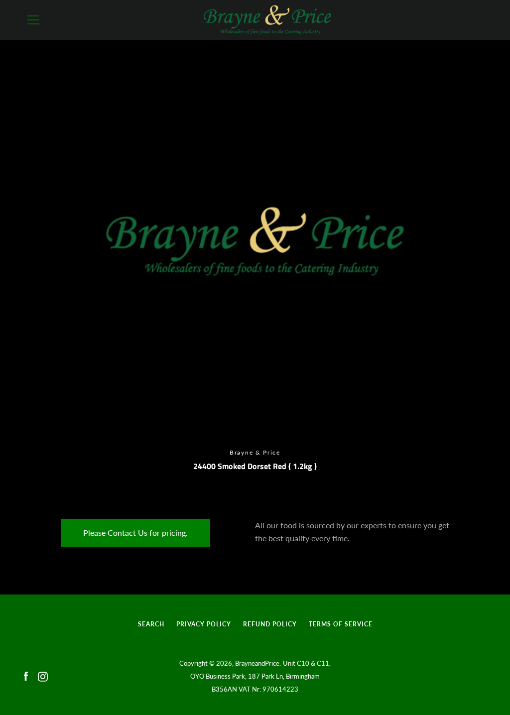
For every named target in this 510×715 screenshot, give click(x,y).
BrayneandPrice (257, 663)
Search (151, 624)
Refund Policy (270, 624)
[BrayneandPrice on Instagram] (43, 675)
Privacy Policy (203, 624)
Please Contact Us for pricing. (135, 532)
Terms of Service (341, 624)
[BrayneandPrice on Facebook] (26, 675)
